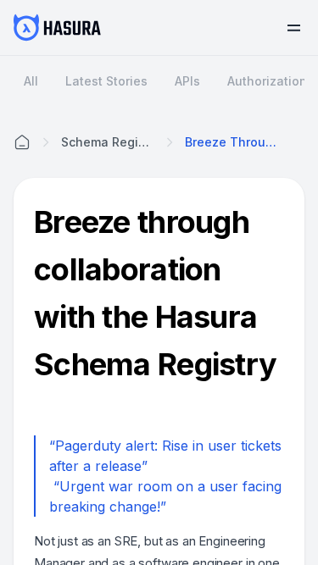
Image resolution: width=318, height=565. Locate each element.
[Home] (22, 142)
